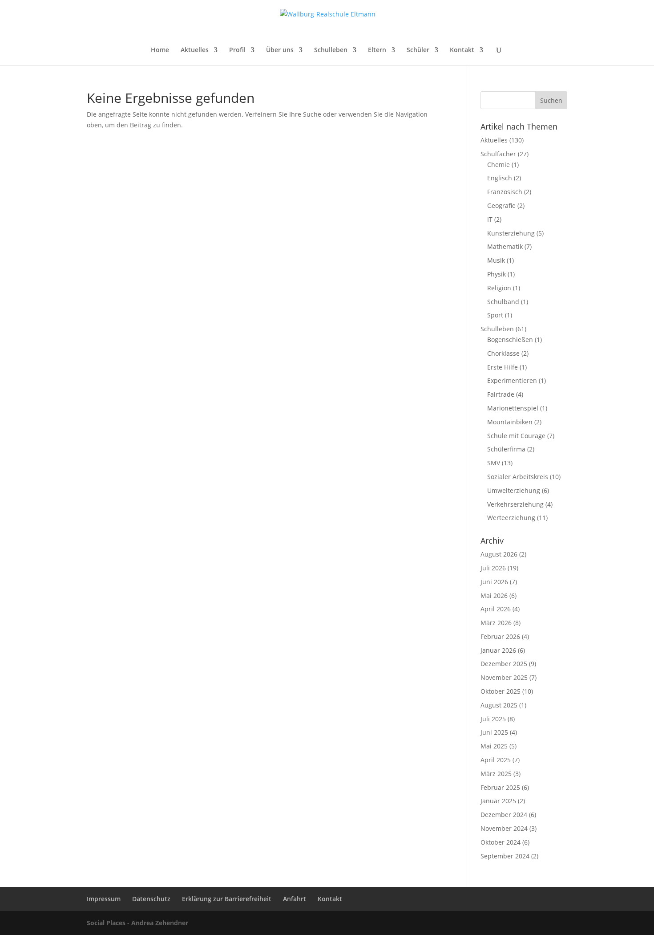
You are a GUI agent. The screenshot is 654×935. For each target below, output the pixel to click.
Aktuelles (195, 50)
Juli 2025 (493, 719)
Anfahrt (294, 898)
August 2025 (498, 705)
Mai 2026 (494, 595)
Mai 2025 (494, 746)
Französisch (504, 191)
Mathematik (505, 246)
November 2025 (504, 677)
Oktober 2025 (500, 691)
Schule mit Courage (516, 435)
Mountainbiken (510, 422)
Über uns (280, 50)
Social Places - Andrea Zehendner (137, 923)
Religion (499, 288)
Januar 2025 (498, 801)
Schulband (503, 301)
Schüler (418, 50)
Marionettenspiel (512, 408)
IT (490, 219)
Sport (495, 315)
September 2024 (504, 856)
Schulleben (330, 50)
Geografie (501, 205)
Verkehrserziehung (515, 504)
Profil (237, 50)
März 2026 (496, 622)
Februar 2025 (500, 787)
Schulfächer (498, 154)
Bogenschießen (510, 339)
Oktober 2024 (500, 842)
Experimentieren (512, 380)
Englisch (499, 178)
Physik (496, 274)
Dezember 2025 (503, 663)
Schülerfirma (506, 449)
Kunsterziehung (511, 233)
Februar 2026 (500, 636)
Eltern (377, 50)
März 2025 (496, 773)
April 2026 (495, 609)
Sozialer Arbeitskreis (517, 476)
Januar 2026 (498, 650)
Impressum (104, 898)
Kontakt (462, 50)
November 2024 (504, 828)
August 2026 (498, 554)
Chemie (498, 164)
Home (160, 50)
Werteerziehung (511, 517)
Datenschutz (151, 898)
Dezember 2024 (503, 814)
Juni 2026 (494, 581)
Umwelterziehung (513, 490)
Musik (496, 260)
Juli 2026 (493, 568)
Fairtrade (500, 394)
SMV (493, 463)
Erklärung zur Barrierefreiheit (226, 898)
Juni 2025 (494, 732)
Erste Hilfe (502, 367)
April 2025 (495, 760)
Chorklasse (503, 353)
